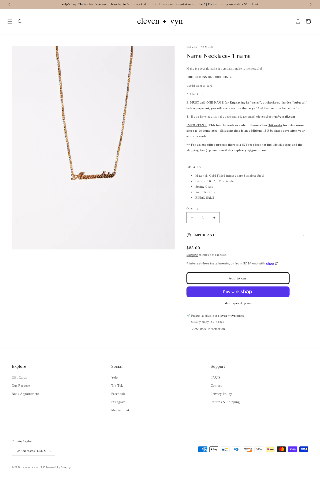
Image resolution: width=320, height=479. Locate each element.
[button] (10, 21)
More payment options (238, 303)
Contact (216, 385)
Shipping (192, 254)
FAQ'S (215, 377)
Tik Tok (117, 385)
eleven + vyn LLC (34, 467)
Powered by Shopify (58, 467)
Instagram (118, 402)
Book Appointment (25, 394)
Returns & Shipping (225, 402)
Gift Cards (19, 377)
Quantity (192, 208)
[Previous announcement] (9, 4)
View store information (208, 329)
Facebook (118, 394)
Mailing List (120, 410)
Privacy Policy (221, 394)
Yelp (114, 377)
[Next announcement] (311, 4)
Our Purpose (21, 385)
